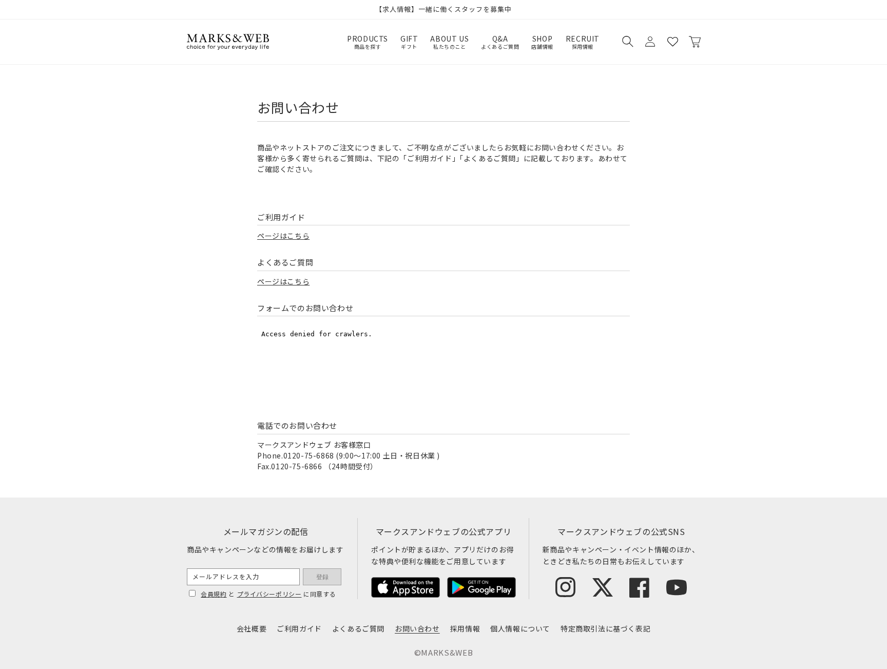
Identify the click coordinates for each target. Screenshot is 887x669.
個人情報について (520, 628)
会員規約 (213, 593)
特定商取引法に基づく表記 (605, 628)
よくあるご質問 (358, 628)
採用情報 (465, 628)
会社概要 (251, 628)
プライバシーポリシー (269, 593)
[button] (627, 41)
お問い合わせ (417, 628)
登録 (322, 577)
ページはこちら (283, 236)
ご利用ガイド (299, 628)
